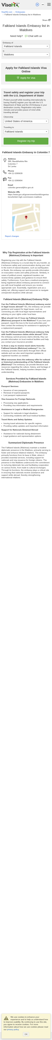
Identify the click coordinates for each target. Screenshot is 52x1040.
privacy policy (13, 1029)
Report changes (12, 236)
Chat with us (35, 36)
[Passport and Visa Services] (10, 4)
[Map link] (26, 217)
